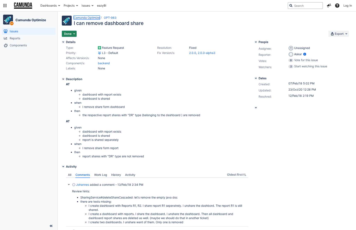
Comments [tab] (82, 174)
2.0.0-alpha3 (206, 53)
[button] (5, 5)
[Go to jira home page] (23, 5)
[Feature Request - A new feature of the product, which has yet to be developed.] (99, 47)
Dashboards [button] (48, 5)
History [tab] (116, 174)
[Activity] (63, 166)
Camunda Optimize (30, 20)
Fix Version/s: (166, 53)
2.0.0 (192, 53)
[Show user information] (304, 54)
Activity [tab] (130, 174)
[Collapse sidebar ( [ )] (51, 226)
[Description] (63, 79)
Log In (347, 5)
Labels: (71, 68)
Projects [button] (69, 5)
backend (104, 63)
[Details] (63, 42)
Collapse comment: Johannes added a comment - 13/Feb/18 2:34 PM (68, 184)
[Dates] (255, 78)
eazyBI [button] (101, 5)
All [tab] (69, 174)
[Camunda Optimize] (8, 20)
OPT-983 (110, 17)
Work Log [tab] (100, 174)
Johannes (82, 184)
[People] (255, 42)
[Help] (337, 5)
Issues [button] (86, 5)
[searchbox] (305, 5)
